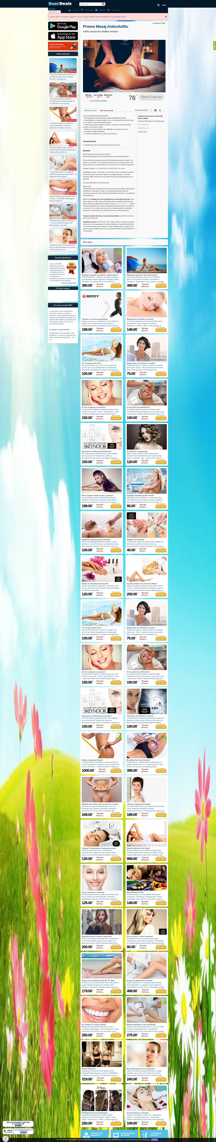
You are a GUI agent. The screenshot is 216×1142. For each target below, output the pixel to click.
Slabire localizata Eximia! (92, 760)
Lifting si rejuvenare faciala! (139, 804)
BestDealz (60, 3)
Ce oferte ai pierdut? (156, 1134)
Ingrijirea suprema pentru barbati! (96, 540)
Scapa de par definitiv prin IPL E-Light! (98, 980)
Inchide (166, 16)
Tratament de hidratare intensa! (140, 716)
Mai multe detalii (106, 110)
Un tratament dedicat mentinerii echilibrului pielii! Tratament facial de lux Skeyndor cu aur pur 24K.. (62, 101)
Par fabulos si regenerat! (137, 451)
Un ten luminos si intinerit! (93, 892)
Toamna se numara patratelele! (95, 319)
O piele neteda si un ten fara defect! (142, 584)
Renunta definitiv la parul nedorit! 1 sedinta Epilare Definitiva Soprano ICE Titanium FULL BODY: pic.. (63, 150)
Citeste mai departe (68, 283)
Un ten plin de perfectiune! (138, 407)
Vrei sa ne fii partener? (96, 1134)
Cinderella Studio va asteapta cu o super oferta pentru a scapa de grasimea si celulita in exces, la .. (62, 125)
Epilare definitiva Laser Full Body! (141, 1025)
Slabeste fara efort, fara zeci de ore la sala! (100, 804)
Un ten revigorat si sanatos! (94, 407)
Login (164, 5)
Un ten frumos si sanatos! (138, 1113)
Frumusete (89, 10)
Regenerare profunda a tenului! (140, 319)
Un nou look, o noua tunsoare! (140, 936)
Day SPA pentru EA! (135, 892)
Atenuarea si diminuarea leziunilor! (97, 451)
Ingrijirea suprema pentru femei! (140, 495)
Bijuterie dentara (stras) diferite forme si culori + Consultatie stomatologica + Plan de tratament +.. (63, 198)
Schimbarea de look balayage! (95, 1113)
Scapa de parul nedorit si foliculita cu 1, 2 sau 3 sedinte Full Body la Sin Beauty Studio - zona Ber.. (62, 223)
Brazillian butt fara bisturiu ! (139, 760)
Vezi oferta (116, 286)
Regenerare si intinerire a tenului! (141, 363)
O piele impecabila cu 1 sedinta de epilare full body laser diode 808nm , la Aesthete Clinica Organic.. (63, 174)
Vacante (76, 10)
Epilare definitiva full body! (138, 848)
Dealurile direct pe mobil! (128, 1134)
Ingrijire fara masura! (135, 540)
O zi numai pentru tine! (91, 363)
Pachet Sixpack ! (89, 1069)
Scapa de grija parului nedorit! (140, 980)
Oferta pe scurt (90, 110)
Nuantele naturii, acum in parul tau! (97, 936)
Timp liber (115, 10)
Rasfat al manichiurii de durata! (95, 584)
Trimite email (142, 132)
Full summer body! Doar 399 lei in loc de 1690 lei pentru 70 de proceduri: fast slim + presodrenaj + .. (62, 77)
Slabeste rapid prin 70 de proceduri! (142, 275)
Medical (102, 10)
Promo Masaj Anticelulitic (105, 26)
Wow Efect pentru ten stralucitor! (141, 1069)
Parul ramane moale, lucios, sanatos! (97, 495)
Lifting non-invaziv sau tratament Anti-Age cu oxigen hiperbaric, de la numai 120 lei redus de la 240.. (63, 247)
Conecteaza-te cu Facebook (158, 5)
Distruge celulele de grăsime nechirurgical (100, 275)
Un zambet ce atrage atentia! (94, 1025)
